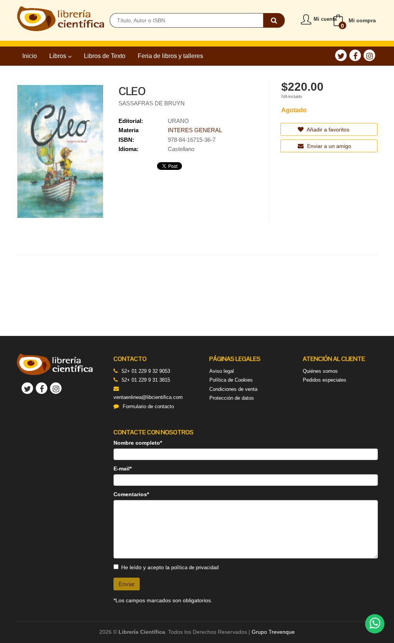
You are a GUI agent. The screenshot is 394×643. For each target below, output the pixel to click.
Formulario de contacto (148, 406)
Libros (58, 56)
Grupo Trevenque (273, 632)
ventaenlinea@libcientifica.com (148, 397)
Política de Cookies (231, 380)
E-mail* (123, 468)
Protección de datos (231, 398)
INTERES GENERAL (195, 130)
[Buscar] (274, 20)
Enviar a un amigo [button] (328, 146)
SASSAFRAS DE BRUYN (152, 103)
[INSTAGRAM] (369, 55)
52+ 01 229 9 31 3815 (146, 380)
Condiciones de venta (233, 389)
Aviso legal (221, 371)
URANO (178, 121)
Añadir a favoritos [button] (327, 129)
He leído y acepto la (170, 567)
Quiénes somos (320, 371)
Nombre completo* (138, 442)
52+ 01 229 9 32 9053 (146, 371)
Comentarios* (131, 494)
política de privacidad (195, 567)
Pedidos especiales (324, 380)
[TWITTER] (341, 55)
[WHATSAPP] (374, 623)
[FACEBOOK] (355, 55)
